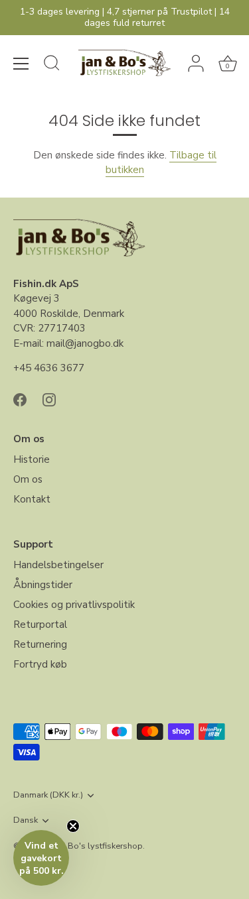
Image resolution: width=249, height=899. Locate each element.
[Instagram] (49, 399)
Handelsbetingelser (58, 564)
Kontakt (31, 499)
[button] (41, 858)
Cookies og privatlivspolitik (74, 604)
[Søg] (51, 65)
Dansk (25, 820)
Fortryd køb (40, 664)
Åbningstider (42, 584)
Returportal (40, 624)
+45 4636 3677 (48, 368)
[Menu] (21, 63)
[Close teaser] (73, 826)
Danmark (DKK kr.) (48, 795)
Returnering (40, 644)
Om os (27, 479)
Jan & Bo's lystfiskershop (94, 846)
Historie (31, 459)
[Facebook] (20, 399)
